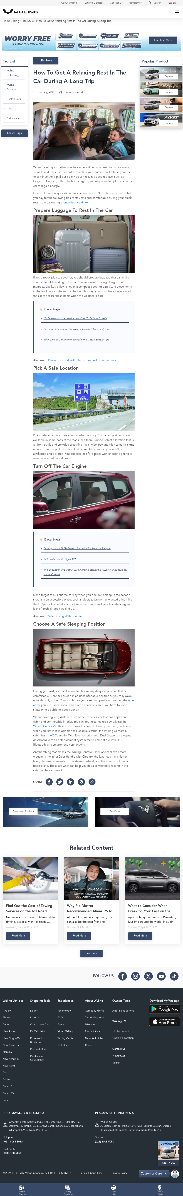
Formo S (7, 1086)
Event (61, 1024)
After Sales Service (123, 1011)
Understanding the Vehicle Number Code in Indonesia (75, 318)
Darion (6, 1024)
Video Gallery (65, 1031)
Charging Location (123, 1038)
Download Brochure (36, 1040)
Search (116, 1062)
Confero (7, 1079)
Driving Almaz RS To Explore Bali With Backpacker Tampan (77, 548)
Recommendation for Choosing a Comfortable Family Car (76, 329)
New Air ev (9, 1031)
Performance (13, 118)
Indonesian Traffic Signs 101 (60, 559)
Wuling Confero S (44, 726)
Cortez (6, 1072)
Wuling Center (66, 1038)
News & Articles (94, 1038)
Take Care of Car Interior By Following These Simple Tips (76, 339)
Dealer (34, 1011)
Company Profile (94, 1011)
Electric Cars (13, 99)
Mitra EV (7, 1052)
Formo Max (9, 1093)
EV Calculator (38, 1031)
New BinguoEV (11, 1038)
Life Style (28, 21)
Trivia (9, 108)
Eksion (6, 1017)
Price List (35, 1017)
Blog (16, 21)
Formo (6, 1100)
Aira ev (7, 1011)
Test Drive (63, 1045)
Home (7, 21)
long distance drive (75, 202)
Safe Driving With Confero (65, 616)
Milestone (90, 1024)
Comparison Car (39, 1024)
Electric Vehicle (121, 1031)
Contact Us (118, 1049)
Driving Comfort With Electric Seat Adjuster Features (82, 360)
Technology (64, 1011)
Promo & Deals (38, 1049)
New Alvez (9, 1066)
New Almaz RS (11, 1059)
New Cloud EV (11, 1045)
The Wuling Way (94, 1017)
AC (52, 735)
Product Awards (94, 1031)
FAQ (60, 1017)
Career (89, 1045)
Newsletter (118, 1056)
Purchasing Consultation (37, 1058)
